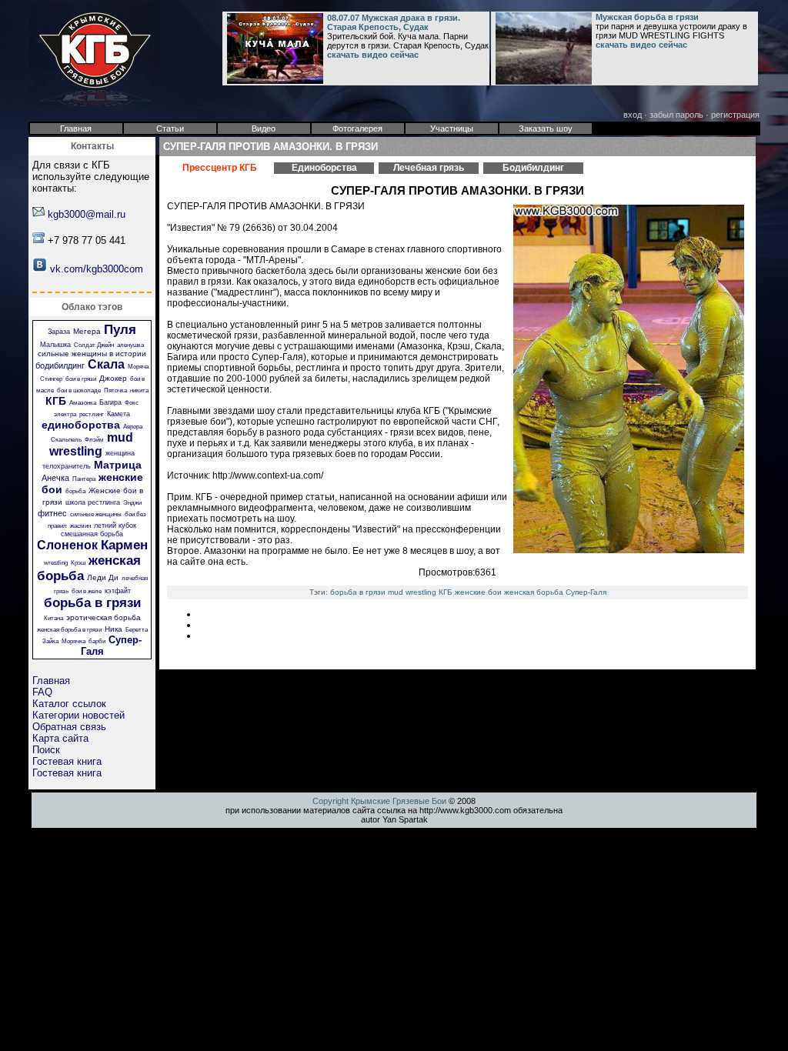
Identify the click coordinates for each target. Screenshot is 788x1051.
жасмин (80, 525)
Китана (53, 618)
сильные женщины (96, 514)
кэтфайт (118, 591)
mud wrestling (91, 444)
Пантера (83, 478)
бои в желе (87, 591)
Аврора (132, 426)
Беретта (136, 629)
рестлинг (91, 414)
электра (65, 414)
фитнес (52, 513)
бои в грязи (80, 378)
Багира (110, 402)
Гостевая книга (67, 761)
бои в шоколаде (79, 390)
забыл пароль (676, 114)
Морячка (73, 641)
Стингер (51, 378)
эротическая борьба (103, 617)
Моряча (138, 366)
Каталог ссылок (69, 703)
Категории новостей (78, 715)
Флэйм (94, 439)
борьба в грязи (92, 603)
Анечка (55, 477)
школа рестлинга (92, 502)
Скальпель (66, 439)
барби (96, 641)
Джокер (113, 378)
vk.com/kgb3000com (96, 269)
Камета (118, 414)
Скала (106, 364)
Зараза (59, 331)
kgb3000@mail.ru (86, 214)
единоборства (81, 425)
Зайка (50, 641)
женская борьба (533, 592)
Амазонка (82, 402)
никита (139, 390)
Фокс (132, 402)
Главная (51, 680)
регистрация (735, 114)
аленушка (130, 345)
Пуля (120, 329)
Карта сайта (60, 738)
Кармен (124, 545)
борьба (75, 491)
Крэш (78, 562)
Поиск (46, 750)
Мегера (87, 331)
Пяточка (115, 390)
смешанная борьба (92, 534)
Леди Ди (103, 577)
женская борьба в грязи (69, 629)
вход (632, 114)
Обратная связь (69, 726)
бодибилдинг (60, 365)
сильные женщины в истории (92, 353)
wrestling (56, 562)
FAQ (42, 692)
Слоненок (67, 545)
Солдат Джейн (94, 345)
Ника (113, 629)
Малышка (55, 345)
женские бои (478, 592)
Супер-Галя (586, 592)
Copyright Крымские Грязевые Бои (379, 801)
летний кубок (115, 525)
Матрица (118, 465)
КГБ (55, 401)
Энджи (132, 502)
